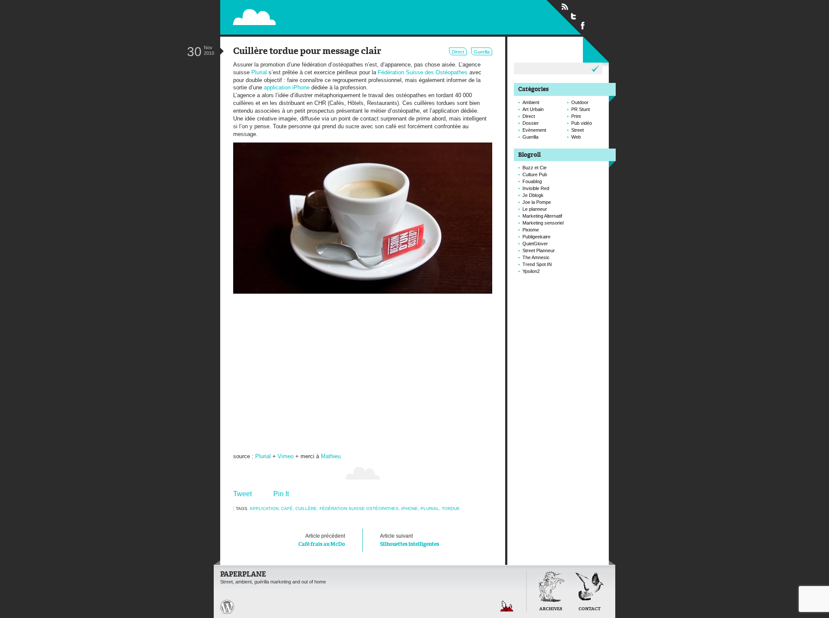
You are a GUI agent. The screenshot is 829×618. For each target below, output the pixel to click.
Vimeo (286, 456)
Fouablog (532, 181)
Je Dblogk (533, 195)
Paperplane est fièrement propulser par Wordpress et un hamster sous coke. (227, 607)
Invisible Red (535, 188)
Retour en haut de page (506, 606)
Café (287, 508)
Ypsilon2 (531, 271)
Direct (458, 51)
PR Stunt (580, 109)
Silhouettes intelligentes (409, 540)
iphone (409, 508)
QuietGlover (535, 243)
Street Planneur (538, 250)
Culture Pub (534, 174)
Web (576, 136)
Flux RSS (564, 7)
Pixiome (530, 229)
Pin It (281, 494)
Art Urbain (533, 109)
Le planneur (534, 209)
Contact (590, 609)
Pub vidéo (581, 123)
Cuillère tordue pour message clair (307, 51)
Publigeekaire (536, 236)
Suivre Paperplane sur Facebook (583, 25)
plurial (430, 508)
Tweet (242, 494)
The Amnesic (536, 257)
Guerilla (482, 51)
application (264, 508)
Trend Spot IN (537, 264)
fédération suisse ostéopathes (359, 508)
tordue (451, 508)
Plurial (259, 72)
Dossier (530, 123)
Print (576, 116)
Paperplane (309, 16)
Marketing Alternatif (542, 216)
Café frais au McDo (321, 540)
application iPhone (287, 87)
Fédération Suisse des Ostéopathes (423, 72)
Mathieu (331, 456)
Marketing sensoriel (542, 222)
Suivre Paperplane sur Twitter (574, 16)
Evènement (534, 130)
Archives (550, 609)
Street (577, 130)
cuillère (306, 508)
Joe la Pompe (536, 202)
